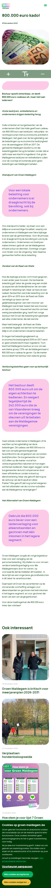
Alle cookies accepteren (16, 874)
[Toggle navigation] (45, 6)
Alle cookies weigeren (15, 882)
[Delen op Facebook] (4, 53)
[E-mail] (4, 69)
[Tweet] (4, 61)
